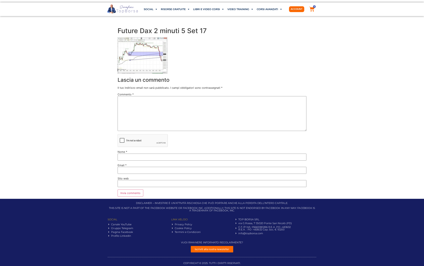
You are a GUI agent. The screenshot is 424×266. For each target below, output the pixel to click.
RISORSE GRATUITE (173, 9)
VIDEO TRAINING (238, 9)
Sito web (123, 178)
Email (122, 165)
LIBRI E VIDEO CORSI (206, 9)
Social (148, 9)
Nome (122, 151)
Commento (126, 94)
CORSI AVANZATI (267, 9)
